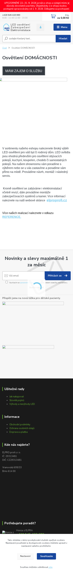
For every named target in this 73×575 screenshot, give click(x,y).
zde (50, 567)
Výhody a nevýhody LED (22, 404)
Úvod (4, 48)
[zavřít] (68, 4)
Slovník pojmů (16, 400)
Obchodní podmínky (19, 424)
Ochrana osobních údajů (21, 428)
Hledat (63, 38)
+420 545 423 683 (11, 15)
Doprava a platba (18, 432)
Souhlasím (46, 556)
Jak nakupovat (16, 396)
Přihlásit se (55, 275)
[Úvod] (16, 27)
